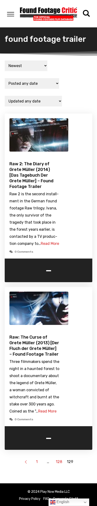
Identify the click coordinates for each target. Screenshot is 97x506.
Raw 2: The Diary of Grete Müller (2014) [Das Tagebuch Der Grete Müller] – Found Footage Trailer (31, 175)
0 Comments (24, 251)
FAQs (47, 499)
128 (59, 461)
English (62, 502)
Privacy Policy (29, 499)
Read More (50, 243)
